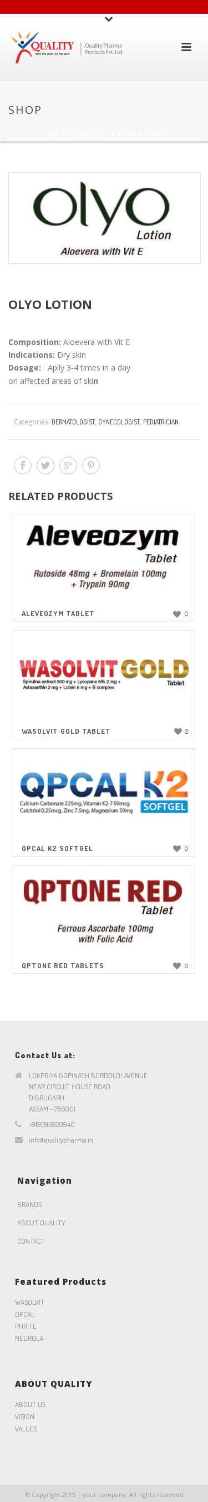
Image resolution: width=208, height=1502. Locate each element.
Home (51, 133)
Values (26, 1428)
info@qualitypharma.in (61, 1139)
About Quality (41, 1222)
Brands (29, 1204)
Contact (31, 1240)
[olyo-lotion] (104, 218)
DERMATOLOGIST (73, 422)
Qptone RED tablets (63, 965)
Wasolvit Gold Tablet (66, 731)
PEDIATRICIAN (161, 422)
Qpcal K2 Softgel (57, 848)
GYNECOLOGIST (88, 133)
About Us (30, 1404)
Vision (24, 1416)
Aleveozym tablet (58, 613)
